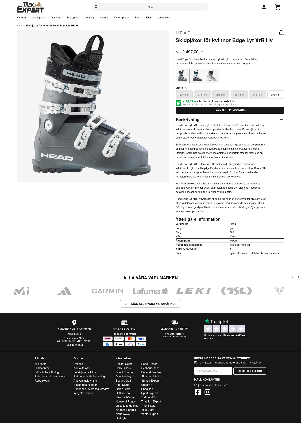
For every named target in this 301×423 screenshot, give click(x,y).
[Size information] (186, 87)
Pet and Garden (151, 372)
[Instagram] (207, 393)
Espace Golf (123, 380)
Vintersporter (39, 17)
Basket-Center (124, 364)
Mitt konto (41, 364)
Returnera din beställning (175, 336)
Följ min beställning (47, 372)
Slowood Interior (151, 376)
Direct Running (125, 372)
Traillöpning (73, 17)
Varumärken (163, 17)
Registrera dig (250, 371)
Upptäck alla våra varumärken (150, 304)
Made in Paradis (126, 410)
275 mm (275, 94)
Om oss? (79, 364)
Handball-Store (125, 397)
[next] (298, 278)
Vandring (56, 17)
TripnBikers (148, 406)
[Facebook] (197, 393)
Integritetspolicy (83, 393)
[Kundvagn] (278, 6)
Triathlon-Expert (151, 401)
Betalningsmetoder (85, 385)
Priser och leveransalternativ (91, 389)
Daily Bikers (123, 368)
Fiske (137, 17)
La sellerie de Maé (127, 406)
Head (183, 32)
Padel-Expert (149, 364)
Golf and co (123, 393)
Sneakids (147, 389)
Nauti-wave (123, 414)
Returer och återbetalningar (90, 376)
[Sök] (96, 7)
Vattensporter (121, 17)
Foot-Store (122, 385)
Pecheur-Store (150, 368)
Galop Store (123, 389)
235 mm (202, 94)
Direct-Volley (123, 376)
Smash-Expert (150, 380)
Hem (19, 25)
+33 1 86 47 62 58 (74, 344)
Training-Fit (148, 397)
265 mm (257, 94)
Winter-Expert (149, 414)
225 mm (184, 94)
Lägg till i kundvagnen (230, 110)
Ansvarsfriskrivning (85, 380)
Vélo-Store (147, 410)
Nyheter (21, 17)
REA (148, 17)
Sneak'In (146, 385)
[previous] (292, 278)
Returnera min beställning (51, 376)
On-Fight (121, 418)
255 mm (239, 94)
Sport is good (149, 393)
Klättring (104, 17)
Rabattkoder (42, 380)
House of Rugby (126, 401)
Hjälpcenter (42, 368)
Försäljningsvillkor (85, 372)
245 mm (220, 94)
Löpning (89, 17)
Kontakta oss (74, 333)
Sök (150, 7)
